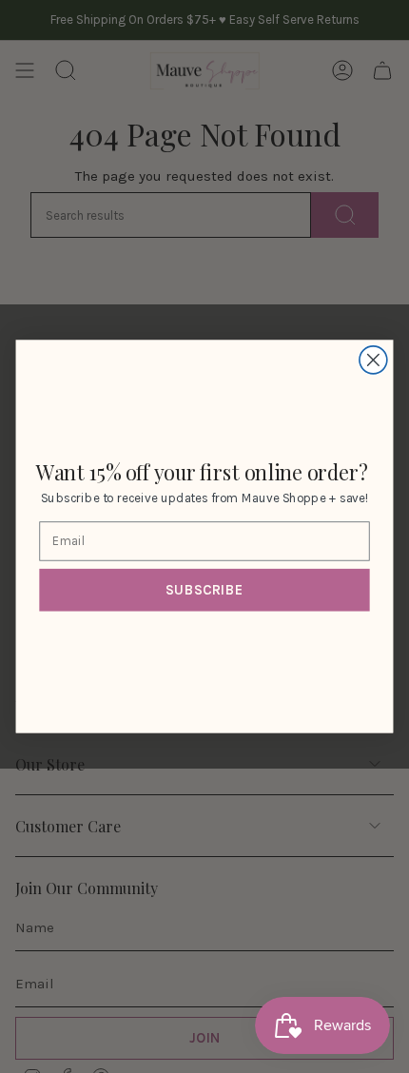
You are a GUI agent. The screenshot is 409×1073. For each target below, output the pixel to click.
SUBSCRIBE (204, 589)
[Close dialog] (373, 360)
